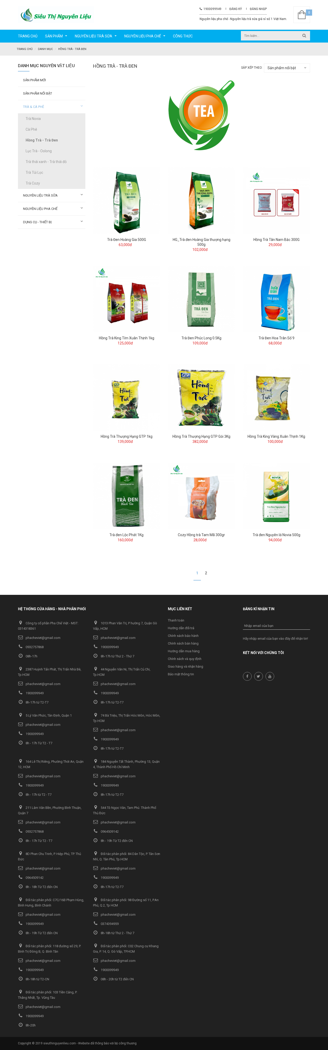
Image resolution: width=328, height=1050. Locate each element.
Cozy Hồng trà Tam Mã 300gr (201, 535)
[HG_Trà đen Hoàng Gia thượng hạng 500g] (201, 200)
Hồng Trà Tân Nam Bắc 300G (276, 240)
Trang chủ (25, 49)
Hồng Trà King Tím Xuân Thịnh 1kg (126, 338)
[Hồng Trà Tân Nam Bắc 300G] (276, 200)
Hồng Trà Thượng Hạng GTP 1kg (126, 436)
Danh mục (45, 49)
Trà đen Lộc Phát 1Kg (126, 535)
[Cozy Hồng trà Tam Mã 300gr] (201, 496)
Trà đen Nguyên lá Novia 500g (276, 535)
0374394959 (109, 924)
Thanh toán (176, 620)
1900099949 (211, 9)
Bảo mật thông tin (181, 674)
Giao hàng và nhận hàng (185, 666)
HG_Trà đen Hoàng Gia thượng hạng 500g (201, 242)
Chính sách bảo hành (183, 636)
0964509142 (109, 831)
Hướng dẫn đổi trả (181, 628)
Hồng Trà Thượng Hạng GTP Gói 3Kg (201, 436)
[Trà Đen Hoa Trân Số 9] (276, 299)
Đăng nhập (258, 9)
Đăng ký (235, 9)
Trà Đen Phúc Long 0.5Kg (201, 338)
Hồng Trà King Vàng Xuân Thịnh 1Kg (276, 436)
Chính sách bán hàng (183, 643)
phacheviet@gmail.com (42, 638)
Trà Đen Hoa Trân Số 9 (276, 338)
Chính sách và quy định (184, 659)
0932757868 (34, 647)
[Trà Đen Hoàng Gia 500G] (126, 200)
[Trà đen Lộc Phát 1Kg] (126, 496)
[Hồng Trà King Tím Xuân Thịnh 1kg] (126, 299)
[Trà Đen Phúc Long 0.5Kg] (201, 299)
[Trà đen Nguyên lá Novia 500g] (276, 496)
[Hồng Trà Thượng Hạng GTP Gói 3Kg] (201, 397)
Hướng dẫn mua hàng (184, 651)
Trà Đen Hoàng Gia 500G (126, 240)
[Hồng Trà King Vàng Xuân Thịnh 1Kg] (276, 397)
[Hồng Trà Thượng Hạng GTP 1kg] (126, 397)
